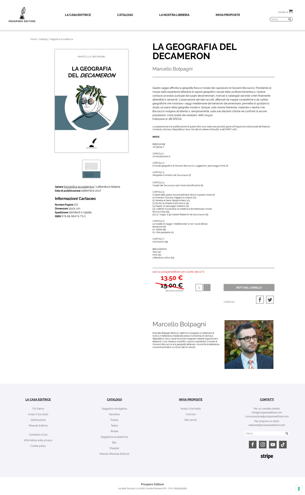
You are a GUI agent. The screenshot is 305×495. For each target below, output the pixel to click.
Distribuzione (38, 420)
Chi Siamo (38, 408)
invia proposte (190, 399)
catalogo (114, 399)
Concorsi (191, 414)
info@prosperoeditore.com (267, 412)
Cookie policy (38, 445)
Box (114, 442)
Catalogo (43, 39)
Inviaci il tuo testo (38, 414)
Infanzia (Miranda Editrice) (114, 453)
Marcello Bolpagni (179, 324)
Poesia (114, 420)
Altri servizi (190, 420)
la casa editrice (38, 399)
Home (34, 39)
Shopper (114, 448)
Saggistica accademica (79, 186)
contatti (267, 399)
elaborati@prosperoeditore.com (267, 425)
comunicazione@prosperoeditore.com (267, 416)
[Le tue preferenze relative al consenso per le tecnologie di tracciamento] (298, 488)
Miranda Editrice (38, 425)
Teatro (114, 425)
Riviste (114, 431)
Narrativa (114, 414)
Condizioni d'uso (38, 434)
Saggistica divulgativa (114, 408)
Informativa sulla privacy (38, 440)
